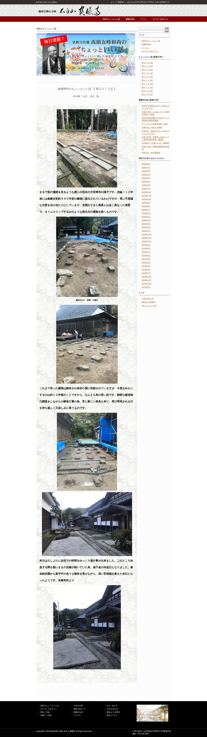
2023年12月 (146, 277)
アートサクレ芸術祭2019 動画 (155, 124)
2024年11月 (146, 238)
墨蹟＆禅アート (80, 709)
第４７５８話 (147, 70)
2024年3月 (146, 266)
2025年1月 (146, 231)
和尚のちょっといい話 (111, 19)
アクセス (77, 715)
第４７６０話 (147, 63)
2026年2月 (146, 185)
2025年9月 (146, 203)
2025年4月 (146, 220)
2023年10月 (146, 284)
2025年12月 (146, 192)
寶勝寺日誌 (78, 712)
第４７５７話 (147, 73)
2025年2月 (146, 227)
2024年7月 (146, 252)
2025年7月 (146, 210)
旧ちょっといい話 (149, 306)
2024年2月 (146, 270)
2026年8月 (146, 164)
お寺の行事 (78, 706)
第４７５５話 (147, 80)
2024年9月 (146, 245)
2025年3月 (146, 224)
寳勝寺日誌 (130, 19)
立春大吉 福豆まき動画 (152, 127)
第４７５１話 (147, 94)
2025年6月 (146, 213)
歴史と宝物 (45, 712)
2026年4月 (146, 178)
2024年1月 (146, 273)
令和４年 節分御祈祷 (151, 153)
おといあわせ (112, 706)
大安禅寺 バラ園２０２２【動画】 (156, 143)
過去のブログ (112, 715)
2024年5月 (146, 259)
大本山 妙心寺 (147, 299)
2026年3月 (146, 182)
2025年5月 (146, 217)
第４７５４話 (147, 84)
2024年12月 (146, 234)
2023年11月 (146, 280)
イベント (143, 19)
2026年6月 (146, 171)
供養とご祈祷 (45, 715)
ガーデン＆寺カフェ (160, 19)
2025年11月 (146, 196)
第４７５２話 (147, 91)
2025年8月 (146, 206)
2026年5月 (146, 175)
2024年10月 (146, 241)
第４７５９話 (147, 66)
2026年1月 (146, 189)
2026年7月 (146, 167)
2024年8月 (146, 248)
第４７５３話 (147, 87)
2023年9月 (146, 287)
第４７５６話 (147, 77)
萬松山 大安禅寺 (148, 302)
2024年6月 (146, 255)
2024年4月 (146, 262)
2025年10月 (146, 199)
